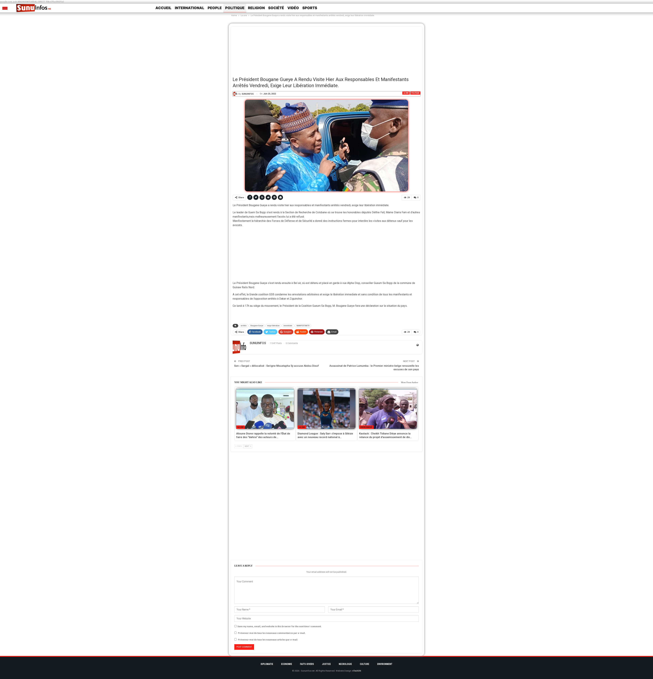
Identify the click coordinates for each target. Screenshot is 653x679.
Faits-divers (307, 664)
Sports (309, 8)
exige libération (273, 326)
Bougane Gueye (256, 326)
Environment (366, 427)
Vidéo (293, 8)
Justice (326, 664)
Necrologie (345, 664)
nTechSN (356, 670)
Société (276, 8)
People (215, 8)
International (189, 8)
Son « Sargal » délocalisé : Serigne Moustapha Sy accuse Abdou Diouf (276, 365)
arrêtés (244, 326)
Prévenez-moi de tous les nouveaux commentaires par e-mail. (272, 633)
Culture (364, 664)
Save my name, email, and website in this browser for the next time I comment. (279, 626)
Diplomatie (267, 664)
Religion (256, 8)
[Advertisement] (326, 50)
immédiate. (288, 326)
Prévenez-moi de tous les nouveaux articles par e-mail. (268, 639)
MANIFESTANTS (303, 326)
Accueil (163, 8)
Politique (235, 8)
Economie (286, 664)
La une (406, 93)
